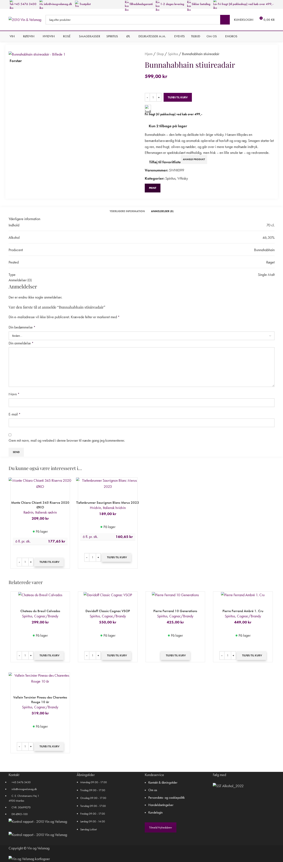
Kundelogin (155, 812)
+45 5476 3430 (24, 4)
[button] (49, 562)
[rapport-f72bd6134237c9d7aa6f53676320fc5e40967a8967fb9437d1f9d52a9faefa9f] (38, 822)
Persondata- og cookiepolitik (166, 797)
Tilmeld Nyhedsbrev (160, 827)
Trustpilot (85, 4)
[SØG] (225, 20)
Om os (152, 790)
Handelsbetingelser (160, 805)
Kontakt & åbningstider (162, 782)
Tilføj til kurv (178, 97)
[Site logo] (25, 19)
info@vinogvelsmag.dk (57, 4)
